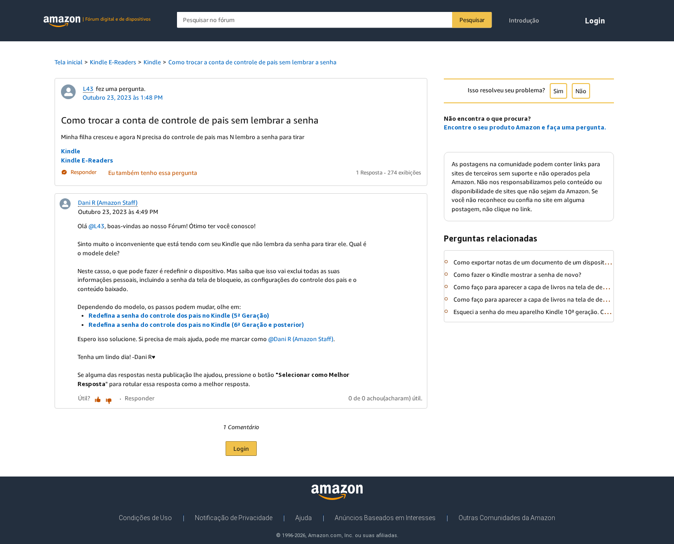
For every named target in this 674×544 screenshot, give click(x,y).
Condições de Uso (145, 518)
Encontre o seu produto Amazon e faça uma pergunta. (525, 127)
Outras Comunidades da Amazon (507, 518)
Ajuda (303, 518)
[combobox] (334, 20)
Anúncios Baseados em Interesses (385, 518)
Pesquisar (472, 19)
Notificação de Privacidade (233, 518)
